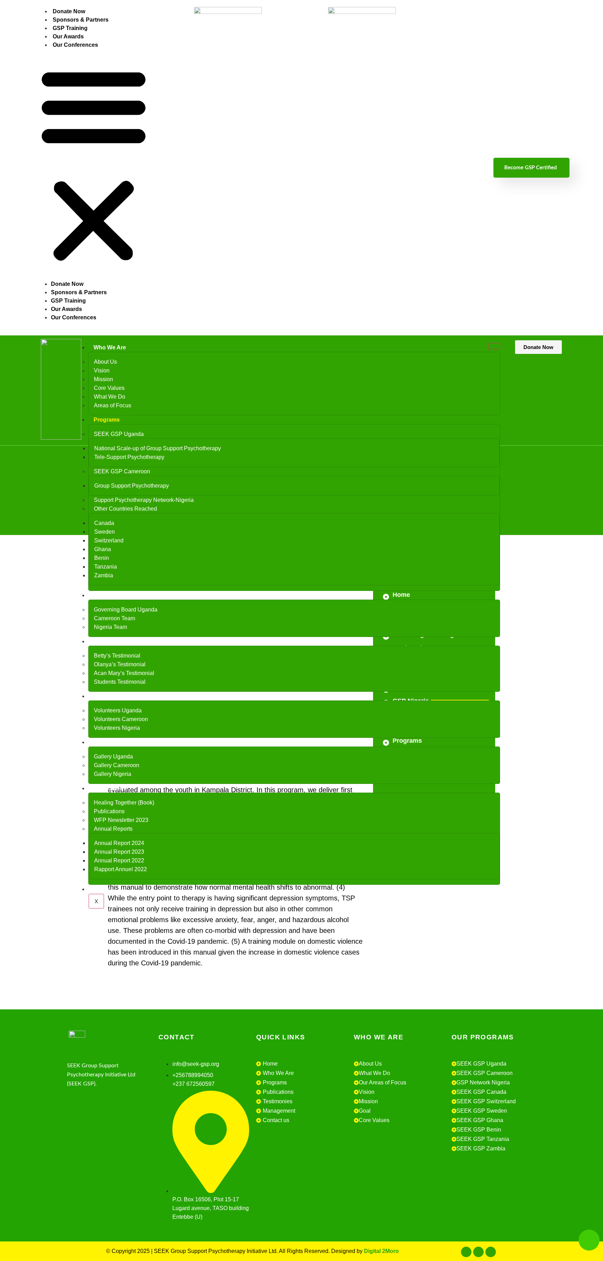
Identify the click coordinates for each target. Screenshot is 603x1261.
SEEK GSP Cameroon (122, 471)
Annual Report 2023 (119, 852)
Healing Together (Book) (124, 803)
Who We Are (110, 347)
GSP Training (70, 28)
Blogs (101, 889)
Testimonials (110, 641)
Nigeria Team (110, 627)
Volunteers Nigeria (117, 728)
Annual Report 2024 (119, 843)
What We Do (109, 397)
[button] (93, 164)
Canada (104, 523)
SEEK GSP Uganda (119, 434)
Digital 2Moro (381, 1251)
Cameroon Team (114, 618)
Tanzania (105, 567)
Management (111, 595)
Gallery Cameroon (116, 765)
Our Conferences (75, 45)
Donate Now (69, 11)
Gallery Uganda (113, 756)
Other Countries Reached (125, 509)
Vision (102, 370)
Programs (107, 420)
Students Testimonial (120, 682)
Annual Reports (113, 829)
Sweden (104, 532)
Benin (101, 558)
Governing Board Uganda (125, 610)
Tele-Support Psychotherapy (129, 457)
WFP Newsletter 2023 (121, 820)
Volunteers (108, 696)
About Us (105, 362)
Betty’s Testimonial (117, 656)
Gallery (103, 742)
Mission (103, 379)
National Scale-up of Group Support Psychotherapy (157, 448)
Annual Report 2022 (119, 860)
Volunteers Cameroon (121, 719)
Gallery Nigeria (112, 774)
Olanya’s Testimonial (120, 664)
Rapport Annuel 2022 (120, 869)
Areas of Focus (112, 405)
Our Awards (68, 36)
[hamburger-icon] (494, 346)
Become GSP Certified (530, 167)
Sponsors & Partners (81, 20)
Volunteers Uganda (118, 710)
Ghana (102, 549)
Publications (110, 788)
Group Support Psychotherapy (131, 486)
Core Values (109, 388)
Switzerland (109, 540)
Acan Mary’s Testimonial (124, 673)
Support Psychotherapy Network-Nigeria (144, 500)
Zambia (103, 575)
